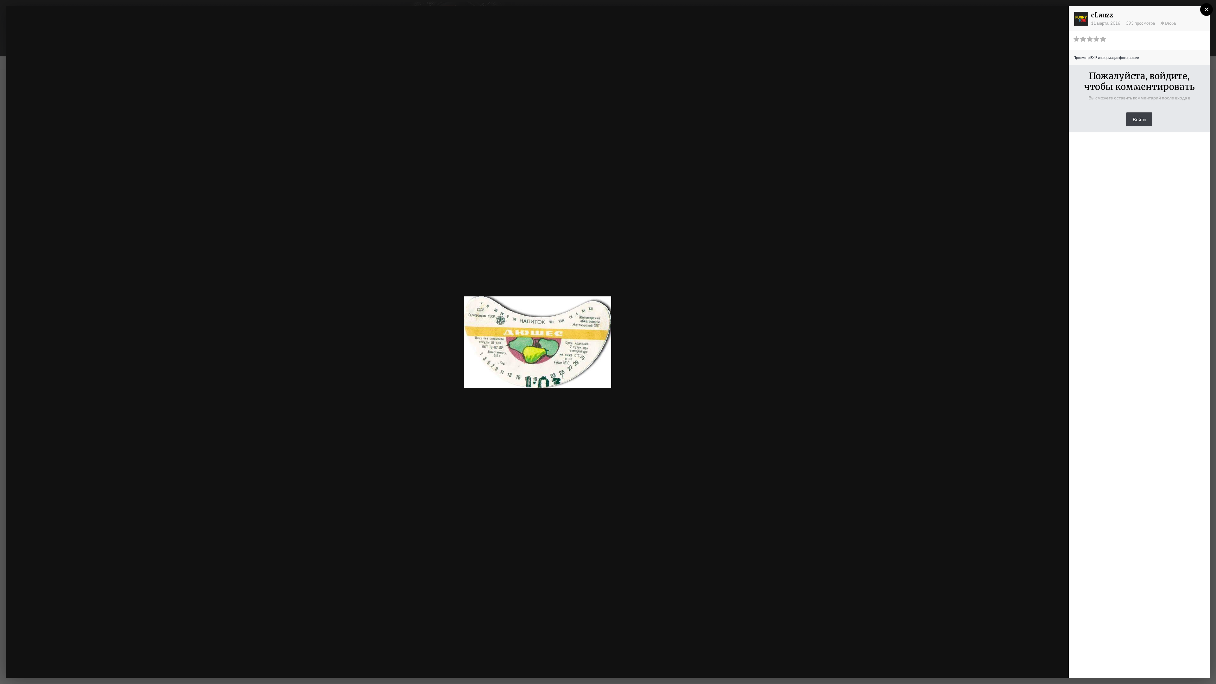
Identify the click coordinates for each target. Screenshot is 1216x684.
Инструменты (996, 666)
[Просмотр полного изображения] (1058, 17)
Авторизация (986, 16)
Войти (1139, 119)
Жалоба (1168, 23)
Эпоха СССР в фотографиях (67, 23)
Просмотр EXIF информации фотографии (1106, 57)
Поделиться (1043, 666)
